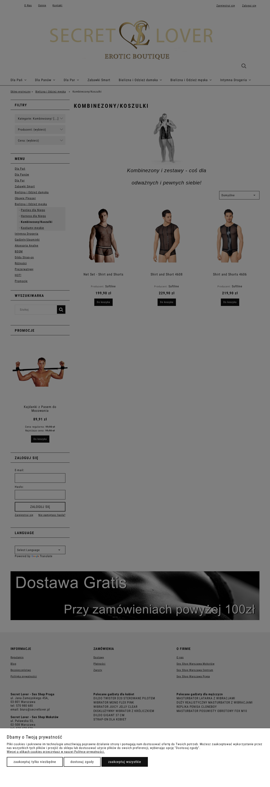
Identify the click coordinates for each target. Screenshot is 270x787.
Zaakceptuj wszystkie (124, 762)
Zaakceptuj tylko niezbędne (35, 762)
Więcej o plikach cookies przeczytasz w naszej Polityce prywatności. (56, 752)
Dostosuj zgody (82, 762)
